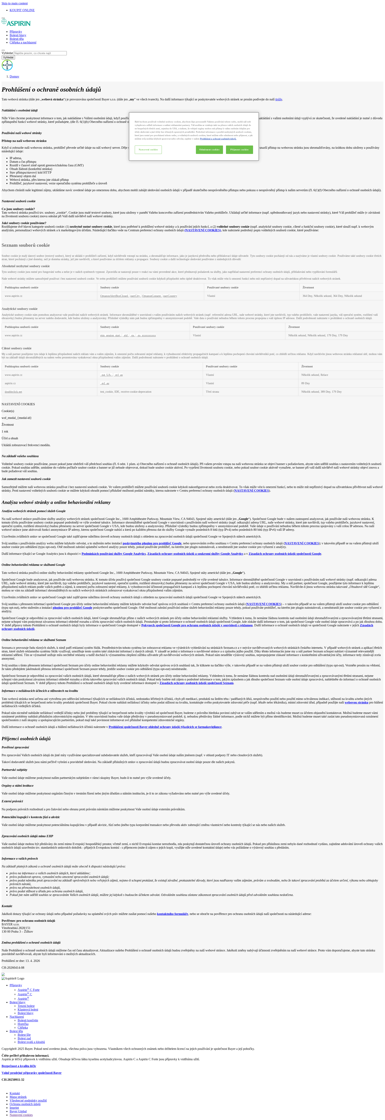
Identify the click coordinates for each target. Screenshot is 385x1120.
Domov (14, 76)
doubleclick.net (13, 391)
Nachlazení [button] (17, 1016)
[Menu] (3, 18)
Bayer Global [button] (18, 1111)
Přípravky (16, 31)
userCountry (170, 295)
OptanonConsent (152, 295)
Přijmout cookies (239, 149)
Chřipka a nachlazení (23, 42)
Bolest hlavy (25, 1013)
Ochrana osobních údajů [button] (25, 1104)
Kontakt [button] (15, 1093)
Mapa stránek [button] (18, 1097)
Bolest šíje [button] (24, 1034)
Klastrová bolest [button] (28, 1009)
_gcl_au (118, 374)
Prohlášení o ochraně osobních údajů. (218, 138)
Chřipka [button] (23, 1027)
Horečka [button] (23, 1024)
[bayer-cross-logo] (7, 69)
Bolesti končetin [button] (28, 1020)
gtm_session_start (110, 335)
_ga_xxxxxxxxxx (146, 335)
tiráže (278, 99)
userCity (135, 295)
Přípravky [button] (16, 985)
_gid (125, 335)
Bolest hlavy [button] (17, 1002)
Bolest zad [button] (24, 1038)
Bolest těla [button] (16, 1031)
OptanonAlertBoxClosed (114, 295)
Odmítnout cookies (209, 149)
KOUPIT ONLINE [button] (22, 10)
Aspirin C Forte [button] (29, 990)
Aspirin (23, 998)
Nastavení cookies (148, 149)
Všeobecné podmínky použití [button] (28, 1100)
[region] (194, 136)
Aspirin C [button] (25, 994)
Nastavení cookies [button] (21, 1115)
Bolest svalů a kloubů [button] (31, 1042)
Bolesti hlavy (18, 35)
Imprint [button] (14, 1107)
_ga (132, 335)
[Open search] (3, 50)
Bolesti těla (17, 38)
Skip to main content (15, 3)
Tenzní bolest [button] (26, 1006)
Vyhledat (7, 53)
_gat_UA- (106, 374)
